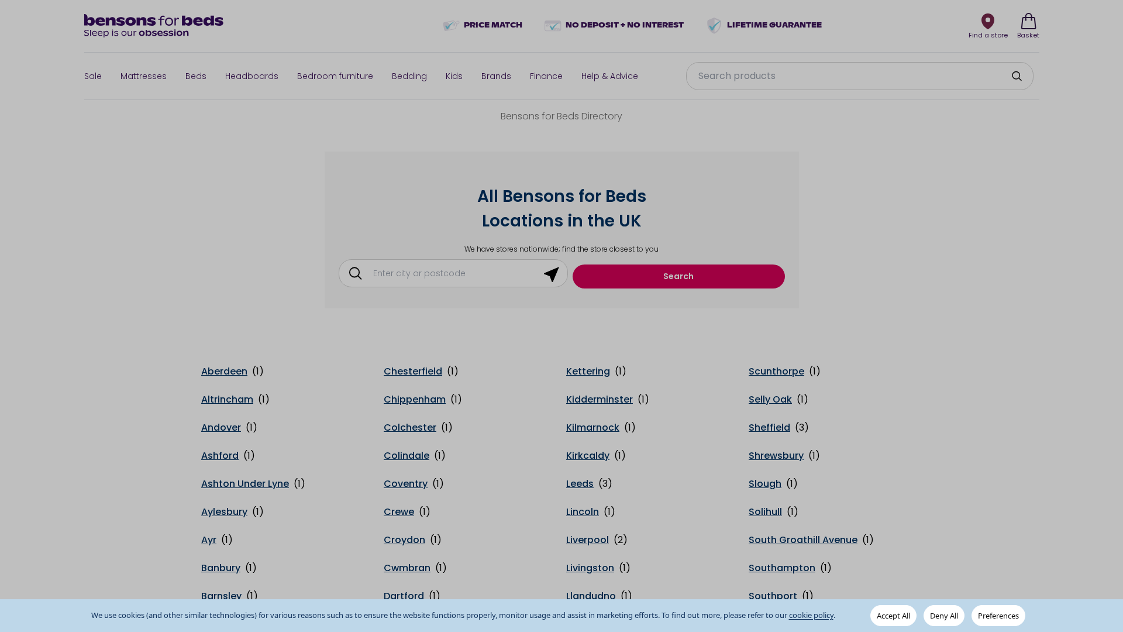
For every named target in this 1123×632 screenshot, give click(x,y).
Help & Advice (609, 76)
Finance (546, 76)
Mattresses (143, 76)
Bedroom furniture (335, 76)
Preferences (998, 615)
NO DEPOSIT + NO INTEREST (625, 25)
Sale (93, 76)
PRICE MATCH (493, 25)
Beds (195, 76)
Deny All (944, 615)
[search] (1016, 76)
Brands (496, 76)
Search (678, 276)
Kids (454, 76)
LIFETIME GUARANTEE (774, 25)
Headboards (251, 76)
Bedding (409, 76)
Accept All (893, 615)
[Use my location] (551, 273)
